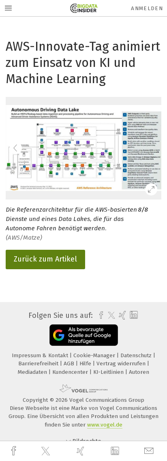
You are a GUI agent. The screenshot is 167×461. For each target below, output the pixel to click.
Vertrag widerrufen (121, 363)
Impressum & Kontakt (41, 355)
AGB (70, 363)
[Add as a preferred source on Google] (83, 335)
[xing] (81, 451)
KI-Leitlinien (109, 372)
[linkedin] (116, 451)
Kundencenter (71, 372)
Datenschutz (136, 355)
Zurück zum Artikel (45, 259)
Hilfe (86, 363)
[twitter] (46, 451)
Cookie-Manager (95, 355)
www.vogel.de (104, 424)
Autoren (139, 372)
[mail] (150, 451)
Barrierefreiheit (39, 363)
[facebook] (14, 451)
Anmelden (147, 8)
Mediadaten (33, 372)
